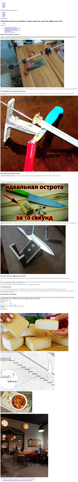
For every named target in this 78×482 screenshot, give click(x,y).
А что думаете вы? (8, 31)
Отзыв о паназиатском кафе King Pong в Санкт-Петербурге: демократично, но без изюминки (17, 477)
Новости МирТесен (3, 18)
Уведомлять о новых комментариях (8, 306)
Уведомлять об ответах (20, 306)
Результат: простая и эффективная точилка (12, 30)
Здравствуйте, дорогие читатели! (11, 27)
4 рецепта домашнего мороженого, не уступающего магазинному (12, 351)
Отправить (2, 307)
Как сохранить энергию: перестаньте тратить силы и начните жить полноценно (17, 480)
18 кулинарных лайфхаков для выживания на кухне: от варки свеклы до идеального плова (19, 479)
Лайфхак (4, 23)
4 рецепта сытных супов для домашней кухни (8, 413)
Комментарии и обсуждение (10, 32)
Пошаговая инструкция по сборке (11, 29)
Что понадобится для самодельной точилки (12, 28)
